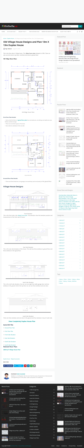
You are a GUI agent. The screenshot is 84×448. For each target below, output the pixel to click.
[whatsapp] (78, 32)
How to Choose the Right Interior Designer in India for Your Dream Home (69, 205)
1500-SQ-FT (69, 223)
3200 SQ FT (69, 245)
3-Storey (74, 279)
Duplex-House (10, 38)
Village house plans (15, 359)
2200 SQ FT (69, 237)
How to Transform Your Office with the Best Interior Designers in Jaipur (69, 202)
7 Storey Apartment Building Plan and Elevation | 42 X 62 (17, 399)
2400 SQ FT (69, 240)
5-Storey (65, 281)
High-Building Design (42, 423)
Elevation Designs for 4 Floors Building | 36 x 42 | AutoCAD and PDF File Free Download (17, 438)
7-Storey (61, 283)
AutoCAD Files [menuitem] (11, 31)
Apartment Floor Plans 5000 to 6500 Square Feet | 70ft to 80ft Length (73, 182)
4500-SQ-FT (69, 260)
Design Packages (42, 407)
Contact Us (64, 446)
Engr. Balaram (8, 48)
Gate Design (42, 421)
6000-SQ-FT (69, 268)
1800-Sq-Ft (69, 228)
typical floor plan (22, 120)
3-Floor (69, 279)
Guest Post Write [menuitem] (65, 31)
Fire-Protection (42, 415)
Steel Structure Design (42, 435)
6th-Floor (74, 281)
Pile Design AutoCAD (42, 432)
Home (4, 38)
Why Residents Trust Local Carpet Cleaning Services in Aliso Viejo (68, 199)
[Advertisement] (42, 11)
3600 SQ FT (69, 254)
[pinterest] (81, 32)
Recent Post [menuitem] (22, 31)
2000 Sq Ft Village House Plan (11, 349)
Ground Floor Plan (10, 328)
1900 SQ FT (69, 231)
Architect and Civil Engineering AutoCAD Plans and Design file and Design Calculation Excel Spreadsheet (69, 58)
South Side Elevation (10, 345)
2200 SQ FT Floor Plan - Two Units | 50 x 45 (17, 405)
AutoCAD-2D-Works (42, 398)
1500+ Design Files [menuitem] (34, 31)
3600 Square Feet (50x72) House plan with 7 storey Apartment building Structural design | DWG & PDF (72, 155)
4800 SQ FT (69, 263)
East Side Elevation (10, 338)
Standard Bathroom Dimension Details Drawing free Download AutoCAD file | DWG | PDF (73, 145)
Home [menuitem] (3, 31)
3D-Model (42, 392)
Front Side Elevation (10, 334)
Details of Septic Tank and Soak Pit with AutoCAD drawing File (72, 138)
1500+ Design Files (42, 390)
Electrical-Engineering (42, 412)
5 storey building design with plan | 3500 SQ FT (73, 168)
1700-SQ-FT (69, 226)
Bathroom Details (42, 401)
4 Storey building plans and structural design (73, 175)
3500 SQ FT (69, 251)
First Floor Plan (9, 331)
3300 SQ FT (69, 248)
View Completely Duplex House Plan (22, 321)
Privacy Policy (72, 446)
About (57, 446)
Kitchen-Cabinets (42, 426)
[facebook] (79, 32)
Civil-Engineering (42, 404)
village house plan (22, 215)
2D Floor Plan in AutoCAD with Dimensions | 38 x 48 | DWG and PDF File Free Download (73, 120)
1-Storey (61, 279)
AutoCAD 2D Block (42, 395)
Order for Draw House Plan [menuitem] (50, 31)
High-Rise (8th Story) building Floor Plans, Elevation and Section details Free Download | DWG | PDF (73, 112)
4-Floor (78, 279)
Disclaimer (79, 446)
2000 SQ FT (69, 234)
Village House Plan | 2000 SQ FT (17, 430)
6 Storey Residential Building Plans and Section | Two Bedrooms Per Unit (17, 419)
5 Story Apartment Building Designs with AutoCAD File (72, 162)
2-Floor (65, 279)
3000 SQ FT (69, 243)
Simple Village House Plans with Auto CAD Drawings (17, 411)
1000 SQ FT (69, 220)
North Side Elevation (10, 341)
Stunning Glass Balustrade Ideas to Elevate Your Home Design (68, 196)
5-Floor (60, 281)
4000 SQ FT (69, 257)
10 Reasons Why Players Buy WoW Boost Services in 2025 (68, 208)
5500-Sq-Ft (69, 265)
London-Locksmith (42, 429)
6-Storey (69, 281)
